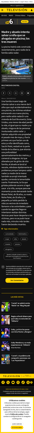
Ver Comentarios (17, 280)
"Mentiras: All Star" (14, 2)
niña (15, 239)
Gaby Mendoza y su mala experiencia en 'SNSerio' (21, 343)
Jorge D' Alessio (24, 2)
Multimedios (23, 234)
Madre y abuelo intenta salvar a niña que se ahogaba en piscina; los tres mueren (17, 256)
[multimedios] (17, 5)
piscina (17, 244)
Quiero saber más (17, 424)
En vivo (24, 22)
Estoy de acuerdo (17, 427)
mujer (7, 239)
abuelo (24, 239)
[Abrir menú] (2, 10)
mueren (7, 244)
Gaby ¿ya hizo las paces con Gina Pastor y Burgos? (21, 330)
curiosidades (9, 234)
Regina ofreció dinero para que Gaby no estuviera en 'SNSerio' (21, 318)
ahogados (8, 249)
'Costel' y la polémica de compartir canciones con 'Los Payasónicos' (20, 358)
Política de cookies (16, 414)
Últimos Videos (20, 15)
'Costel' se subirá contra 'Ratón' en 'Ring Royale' (20, 304)
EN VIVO (4, 15)
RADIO (11, 15)
